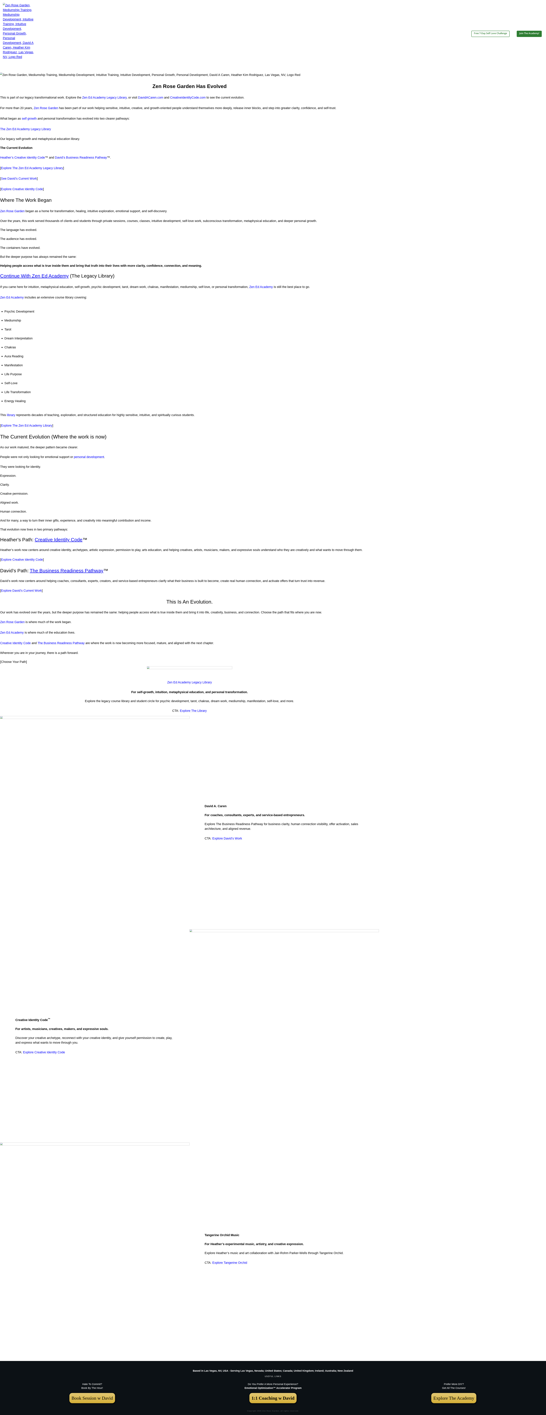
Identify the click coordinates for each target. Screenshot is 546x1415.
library (11, 415)
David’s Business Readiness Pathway (81, 157)
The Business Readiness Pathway (66, 570)
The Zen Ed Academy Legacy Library (25, 129)
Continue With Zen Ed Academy (34, 276)
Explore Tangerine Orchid (229, 1262)
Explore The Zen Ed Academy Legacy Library (32, 168)
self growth (29, 118)
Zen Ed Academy (261, 287)
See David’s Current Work (19, 178)
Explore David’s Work (227, 838)
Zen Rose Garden (46, 108)
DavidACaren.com (150, 97)
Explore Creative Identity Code (22, 189)
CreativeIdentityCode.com (188, 97)
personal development (89, 457)
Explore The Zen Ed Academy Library (26, 425)
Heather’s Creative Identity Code (22, 157)
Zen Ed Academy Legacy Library (104, 97)
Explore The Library (193, 710)
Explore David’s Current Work (21, 590)
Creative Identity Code (58, 539)
